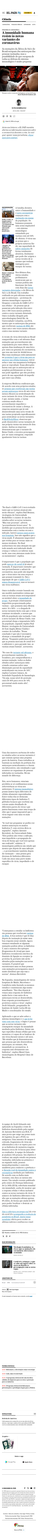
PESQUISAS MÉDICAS (16, 24)
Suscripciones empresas (11, 1518)
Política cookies (30, 1513)
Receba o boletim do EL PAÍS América (16, 1232)
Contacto (5, 1513)
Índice (22, 1518)
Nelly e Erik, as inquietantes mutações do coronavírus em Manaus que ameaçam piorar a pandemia (8, 225)
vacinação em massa (24, 218)
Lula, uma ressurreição (14, 1374)
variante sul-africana (22, 652)
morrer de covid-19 (15, 564)
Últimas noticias (8, 1366)
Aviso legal (22, 1513)
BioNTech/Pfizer (11, 419)
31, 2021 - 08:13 (19, 111)
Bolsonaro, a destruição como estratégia (20, 1370)
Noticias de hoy (29, 1518)
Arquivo (5, 1436)
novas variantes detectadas (17, 288)
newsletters (7, 1414)
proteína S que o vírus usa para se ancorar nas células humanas (18, 358)
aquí (31, 1296)
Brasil (3, 1282)
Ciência (6, 19)
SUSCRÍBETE (28, 13)
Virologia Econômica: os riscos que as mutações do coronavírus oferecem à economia (24, 1250)
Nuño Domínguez (19, 108)
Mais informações (6, 1291)
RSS (19, 1518)
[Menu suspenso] (3, 12)
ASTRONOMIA (27, 24)
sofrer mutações (22, 248)
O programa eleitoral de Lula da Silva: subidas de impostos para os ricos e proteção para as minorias (18, 1380)
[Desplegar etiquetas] (34, 1282)
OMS (8, 1282)
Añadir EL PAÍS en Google (12, 121)
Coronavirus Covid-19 (18, 1282)
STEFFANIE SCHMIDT (27, 1271)
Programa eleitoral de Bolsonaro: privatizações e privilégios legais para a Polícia (18, 1387)
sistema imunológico (24, 789)
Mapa (18, 1516)
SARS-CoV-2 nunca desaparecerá (16, 580)
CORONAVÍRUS (6, 24)
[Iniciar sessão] (34, 12)
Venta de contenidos (14, 1513)
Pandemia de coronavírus (10, 30)
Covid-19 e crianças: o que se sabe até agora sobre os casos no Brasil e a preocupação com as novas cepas (25, 1265)
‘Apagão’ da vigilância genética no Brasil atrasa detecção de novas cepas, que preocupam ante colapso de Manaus (8, 252)
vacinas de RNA (23, 326)
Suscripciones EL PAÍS (26, 1516)
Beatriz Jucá (17, 1271)
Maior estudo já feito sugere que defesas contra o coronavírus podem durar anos (8, 277)
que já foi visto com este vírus (17, 1020)
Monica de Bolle (18, 1255)
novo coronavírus (25, 213)
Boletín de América (9, 1418)
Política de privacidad (11, 1516)
